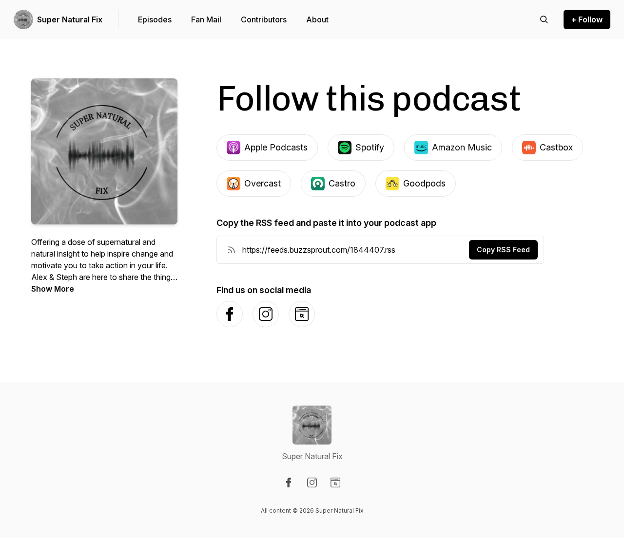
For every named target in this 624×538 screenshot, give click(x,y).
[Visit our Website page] (335, 482)
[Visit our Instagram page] (312, 482)
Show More (52, 289)
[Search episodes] (544, 19)
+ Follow (587, 19)
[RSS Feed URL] (231, 250)
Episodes (155, 19)
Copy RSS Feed (503, 249)
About (317, 19)
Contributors (264, 19)
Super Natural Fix (69, 19)
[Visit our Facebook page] (288, 482)
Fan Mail (206, 19)
